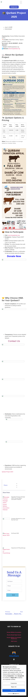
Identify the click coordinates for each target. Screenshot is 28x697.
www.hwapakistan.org (14, 48)
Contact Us (14, 341)
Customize (14, 683)
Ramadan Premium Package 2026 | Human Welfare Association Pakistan (18, 498)
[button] (21, 2)
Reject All (13, 687)
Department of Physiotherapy (18, 547)
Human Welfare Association (14, 632)
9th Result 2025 (15, 533)
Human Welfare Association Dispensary (14, 638)
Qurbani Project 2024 (7, 471)
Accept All (14, 690)
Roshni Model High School (14, 635)
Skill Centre (14, 641)
